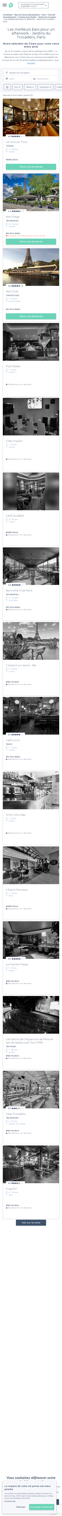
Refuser (21, 1507)
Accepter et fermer (41, 1507)
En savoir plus (10, 1501)
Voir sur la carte (31, 1222)
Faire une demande (31, 166)
